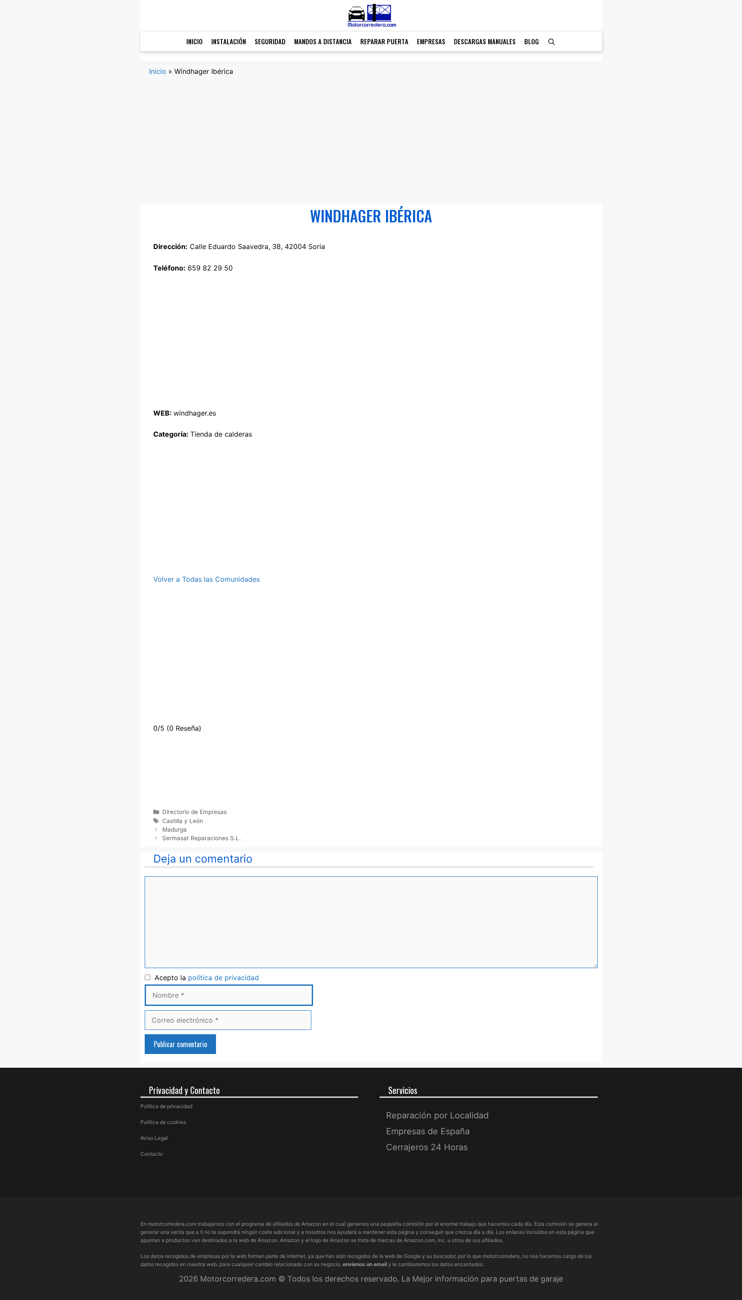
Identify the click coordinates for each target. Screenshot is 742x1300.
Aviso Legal (154, 1138)
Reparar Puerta (384, 41)
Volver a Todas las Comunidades (206, 579)
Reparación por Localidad (437, 1115)
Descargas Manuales (485, 41)
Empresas (431, 41)
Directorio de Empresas (194, 811)
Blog (531, 41)
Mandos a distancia (323, 41)
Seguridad (270, 41)
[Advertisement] (371, 141)
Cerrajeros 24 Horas (427, 1147)
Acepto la (204, 977)
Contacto (151, 1154)
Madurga (174, 829)
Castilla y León (182, 820)
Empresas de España (428, 1131)
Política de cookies (163, 1122)
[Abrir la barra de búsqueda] (551, 41)
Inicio (194, 41)
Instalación (228, 41)
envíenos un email (365, 1264)
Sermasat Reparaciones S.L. (201, 838)
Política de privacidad (166, 1106)
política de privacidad (223, 977)
